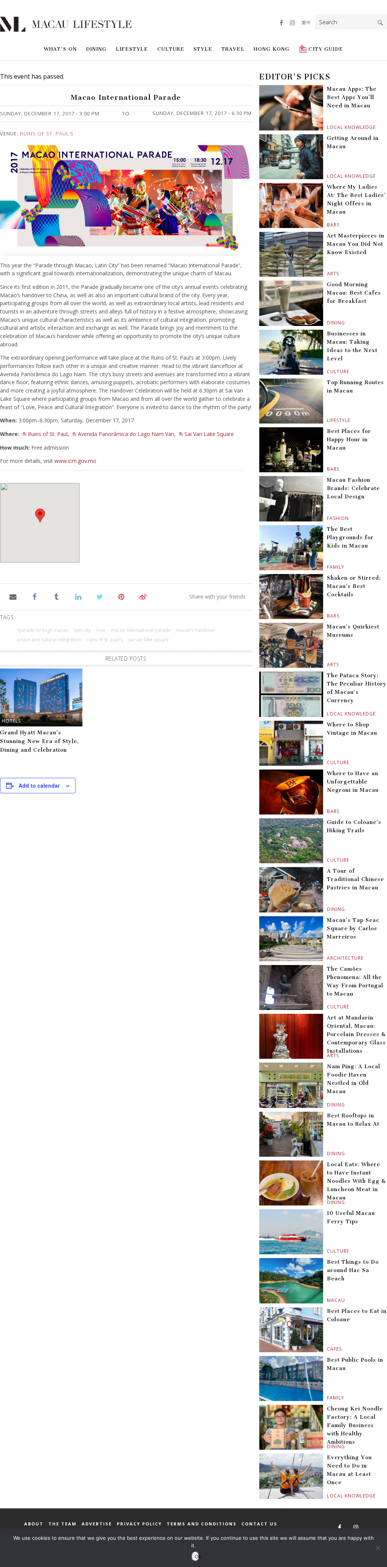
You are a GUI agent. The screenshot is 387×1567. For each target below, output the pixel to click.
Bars (328, 225)
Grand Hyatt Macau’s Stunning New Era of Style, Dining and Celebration (39, 741)
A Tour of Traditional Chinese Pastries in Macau (355, 879)
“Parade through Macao (42, 630)
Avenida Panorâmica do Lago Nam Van (126, 434)
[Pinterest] (121, 596)
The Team (62, 1524)
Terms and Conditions (202, 1524)
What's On (60, 49)
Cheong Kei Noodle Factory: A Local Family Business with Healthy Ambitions (355, 1425)
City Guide (325, 49)
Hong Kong (271, 49)
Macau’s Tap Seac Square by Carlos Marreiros (353, 928)
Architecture (328, 958)
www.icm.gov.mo (75, 460)
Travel (233, 49)
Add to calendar (39, 785)
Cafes (328, 1349)
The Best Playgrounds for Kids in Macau (350, 537)
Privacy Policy (139, 1524)
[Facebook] (35, 596)
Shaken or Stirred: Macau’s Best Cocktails (354, 586)
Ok (197, 1556)
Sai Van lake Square (148, 639)
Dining (96, 49)
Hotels (11, 721)
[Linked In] (78, 596)
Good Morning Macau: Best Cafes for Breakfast (354, 292)
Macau (328, 1300)
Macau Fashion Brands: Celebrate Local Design (353, 488)
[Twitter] (100, 596)
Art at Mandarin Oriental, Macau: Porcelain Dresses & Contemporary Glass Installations (356, 1034)
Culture (170, 49)
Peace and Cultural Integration (49, 639)
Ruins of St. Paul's (105, 639)
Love (100, 630)
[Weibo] (143, 596)
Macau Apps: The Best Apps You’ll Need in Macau (351, 97)
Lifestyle (132, 49)
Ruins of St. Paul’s (47, 133)
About (33, 1524)
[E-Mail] (13, 596)
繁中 (306, 22)
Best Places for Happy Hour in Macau (349, 439)
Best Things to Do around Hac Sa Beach (353, 1270)
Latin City (82, 630)
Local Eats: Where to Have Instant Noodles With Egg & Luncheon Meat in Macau (356, 1181)
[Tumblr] (56, 596)
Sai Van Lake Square (209, 434)
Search (380, 22)
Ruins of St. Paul (48, 434)
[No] (377, 1547)
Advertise (97, 1524)
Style (203, 49)
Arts (328, 273)
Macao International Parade (141, 630)
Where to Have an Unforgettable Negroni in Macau (353, 781)
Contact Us (259, 1524)
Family (328, 567)
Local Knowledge (328, 127)
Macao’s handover (196, 630)
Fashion (328, 518)
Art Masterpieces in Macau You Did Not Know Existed (355, 244)
